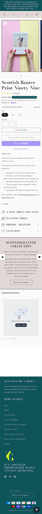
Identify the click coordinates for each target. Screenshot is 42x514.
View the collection (21, 282)
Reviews (7, 444)
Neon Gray (17, 510)
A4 (14, 115)
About (6, 410)
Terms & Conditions (11, 420)
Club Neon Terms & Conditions (15, 425)
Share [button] (6, 204)
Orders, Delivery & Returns (14, 434)
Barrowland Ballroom (28, 195)
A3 (21, 115)
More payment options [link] (21, 148)
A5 (6, 115)
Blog (5, 405)
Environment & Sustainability (14, 439)
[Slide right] (25, 75)
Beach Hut (5, 197)
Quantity (4, 119)
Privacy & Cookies (10, 429)
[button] (4, 14)
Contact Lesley (9, 415)
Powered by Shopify (27, 510)
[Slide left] (16, 75)
